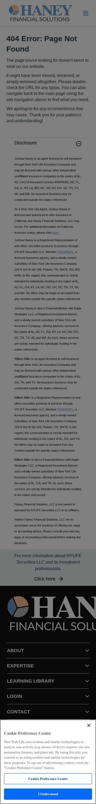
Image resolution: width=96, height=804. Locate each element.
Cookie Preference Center (48, 779)
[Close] (89, 725)
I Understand (48, 794)
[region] (48, 762)
